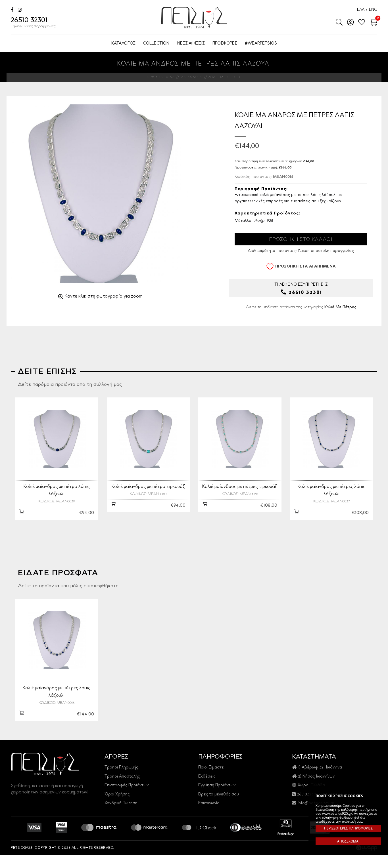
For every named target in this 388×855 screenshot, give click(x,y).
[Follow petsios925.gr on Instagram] (20, 10)
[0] (371, 23)
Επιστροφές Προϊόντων (127, 785)
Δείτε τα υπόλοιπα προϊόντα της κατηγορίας (301, 307)
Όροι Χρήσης (117, 794)
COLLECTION (156, 43)
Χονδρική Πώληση (121, 803)
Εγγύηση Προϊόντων (216, 785)
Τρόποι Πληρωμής (121, 767)
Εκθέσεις (206, 776)
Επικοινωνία (209, 803)
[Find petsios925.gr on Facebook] (12, 10)
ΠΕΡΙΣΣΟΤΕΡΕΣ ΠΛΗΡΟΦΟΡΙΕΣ (348, 828)
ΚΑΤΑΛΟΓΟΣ (123, 43)
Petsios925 (194, 17)
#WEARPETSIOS (261, 43)
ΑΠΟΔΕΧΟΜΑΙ (348, 841)
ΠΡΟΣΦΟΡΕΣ (224, 43)
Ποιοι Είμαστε (211, 767)
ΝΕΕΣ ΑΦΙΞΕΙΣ (191, 43)
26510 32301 (33, 22)
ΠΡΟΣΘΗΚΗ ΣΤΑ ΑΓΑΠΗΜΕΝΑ (305, 266)
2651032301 (307, 794)
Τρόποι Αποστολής (122, 776)
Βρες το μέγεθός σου (218, 794)
